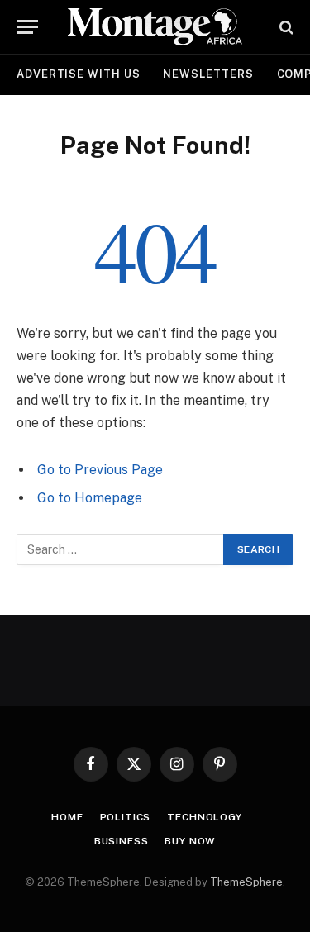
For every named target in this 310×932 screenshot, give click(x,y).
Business (121, 841)
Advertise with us (78, 74)
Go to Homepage (89, 498)
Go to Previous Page (100, 470)
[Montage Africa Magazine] (155, 27)
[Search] (284, 26)
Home (67, 817)
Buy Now (190, 841)
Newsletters (208, 74)
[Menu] (27, 26)
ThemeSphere (246, 882)
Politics (125, 817)
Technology (204, 817)
